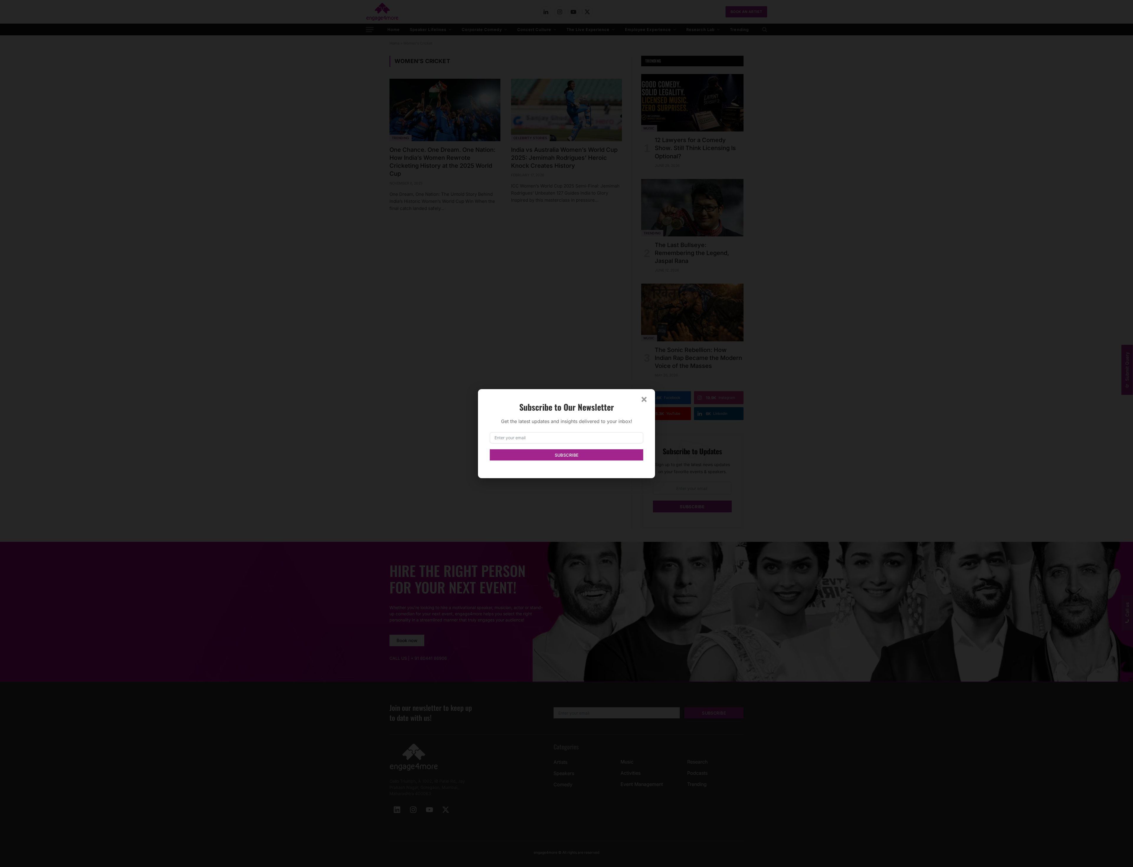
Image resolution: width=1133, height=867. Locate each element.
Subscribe (567, 455)
